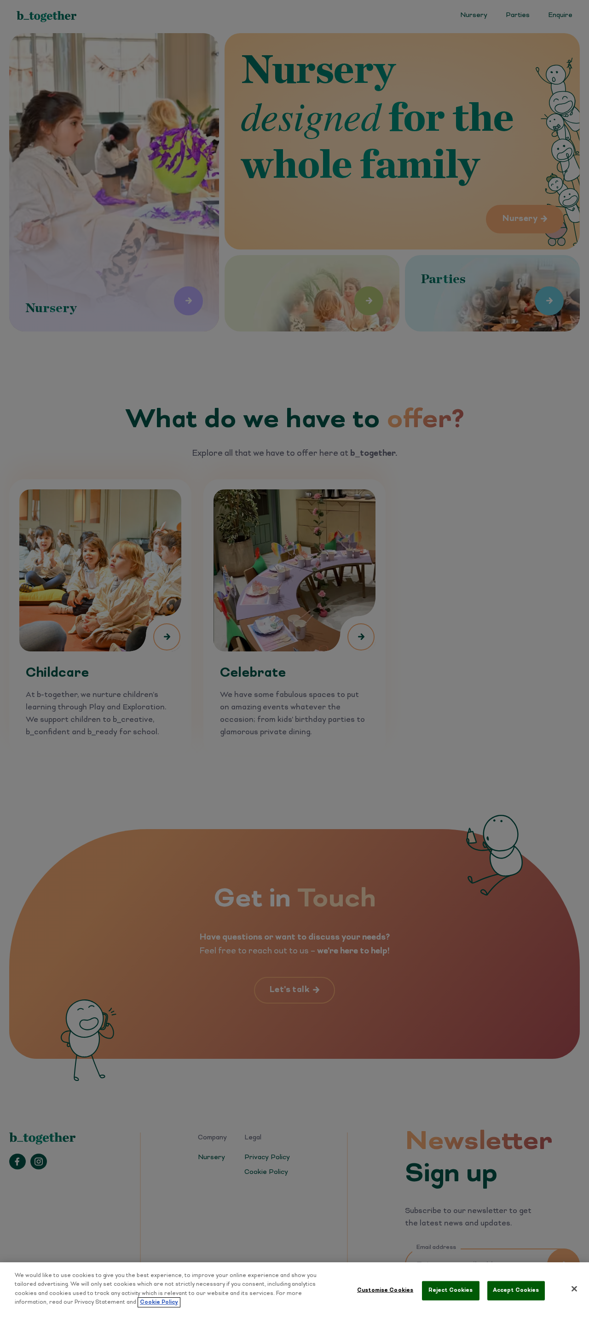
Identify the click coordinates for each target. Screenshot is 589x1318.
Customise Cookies (385, 1290)
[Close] (574, 1289)
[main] (294, 1290)
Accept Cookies (516, 1290)
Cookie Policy (159, 1302)
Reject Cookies (450, 1290)
